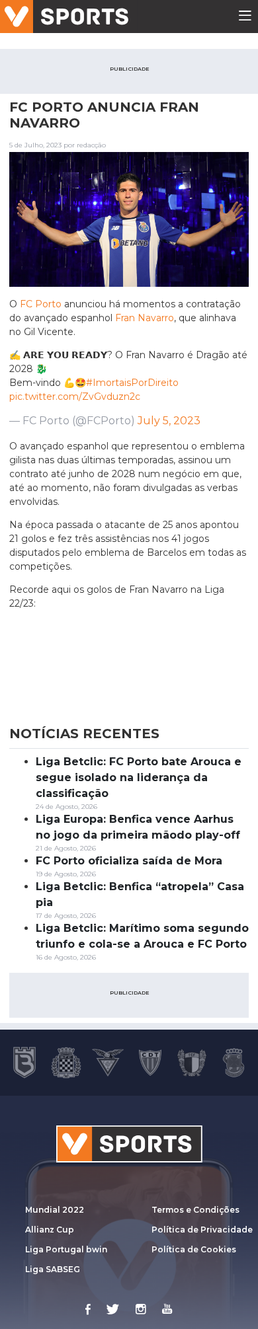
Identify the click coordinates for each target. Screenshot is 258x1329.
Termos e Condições (195, 1210)
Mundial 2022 (54, 1210)
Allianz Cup (49, 1229)
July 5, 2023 (169, 420)
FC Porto (41, 304)
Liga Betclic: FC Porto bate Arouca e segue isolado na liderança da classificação (138, 777)
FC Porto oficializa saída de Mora (129, 860)
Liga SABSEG (52, 1269)
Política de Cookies (193, 1249)
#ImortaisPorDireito (132, 383)
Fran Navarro (144, 318)
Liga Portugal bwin (66, 1249)
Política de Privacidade (202, 1229)
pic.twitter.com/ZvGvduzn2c (74, 396)
